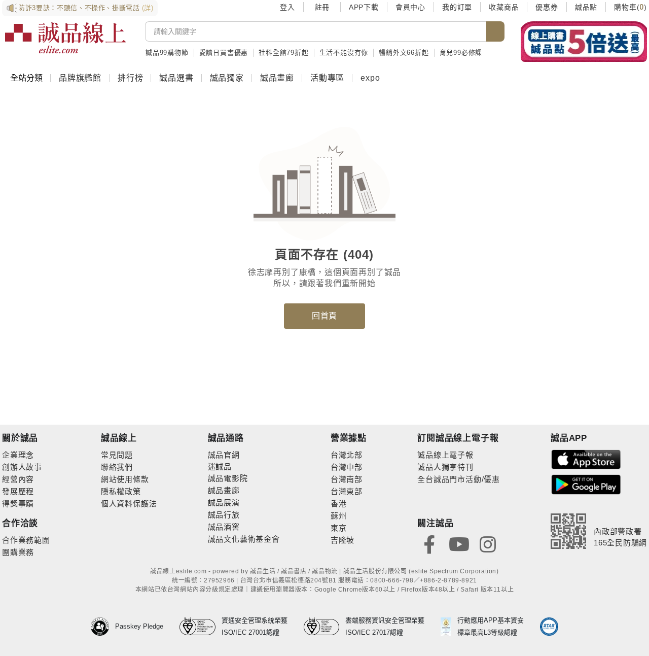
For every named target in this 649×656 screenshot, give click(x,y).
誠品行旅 (224, 514)
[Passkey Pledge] (103, 626)
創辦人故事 (22, 467)
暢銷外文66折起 (403, 52)
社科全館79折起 (283, 52)
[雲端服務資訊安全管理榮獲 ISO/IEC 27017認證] (325, 626)
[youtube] (459, 543)
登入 (287, 7)
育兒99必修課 (461, 52)
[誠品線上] (65, 38)
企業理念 (18, 455)
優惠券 (546, 7)
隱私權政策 (121, 491)
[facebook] (429, 543)
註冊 (322, 7)
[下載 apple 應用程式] (586, 459)
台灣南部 (347, 479)
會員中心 (410, 7)
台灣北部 (347, 455)
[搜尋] (495, 31)
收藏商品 (504, 7)
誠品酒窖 (224, 527)
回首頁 (324, 316)
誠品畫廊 (277, 78)
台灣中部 (347, 467)
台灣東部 (347, 491)
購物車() (630, 7)
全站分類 (26, 78)
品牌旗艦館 (80, 78)
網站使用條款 (125, 479)
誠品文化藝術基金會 (244, 539)
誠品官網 (224, 455)
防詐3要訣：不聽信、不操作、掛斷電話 (86, 8)
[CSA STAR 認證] (549, 626)
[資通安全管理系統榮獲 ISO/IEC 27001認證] (200, 626)
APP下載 (364, 7)
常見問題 (117, 455)
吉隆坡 (342, 540)
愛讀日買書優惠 (223, 52)
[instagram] (488, 543)
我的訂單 (457, 7)
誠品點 (586, 7)
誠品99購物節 (167, 52)
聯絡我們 (117, 467)
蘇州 (339, 515)
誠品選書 (176, 78)
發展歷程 (18, 491)
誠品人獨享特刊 (445, 467)
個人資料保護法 (129, 503)
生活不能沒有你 (344, 52)
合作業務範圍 (26, 540)
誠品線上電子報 (445, 455)
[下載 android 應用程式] (586, 483)
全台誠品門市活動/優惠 (458, 479)
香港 (339, 503)
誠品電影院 (228, 478)
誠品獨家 (227, 78)
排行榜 (130, 78)
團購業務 (18, 552)
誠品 (223, 466)
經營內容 (18, 479)
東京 (339, 528)
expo (370, 78)
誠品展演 (224, 502)
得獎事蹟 (18, 503)
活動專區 (327, 78)
